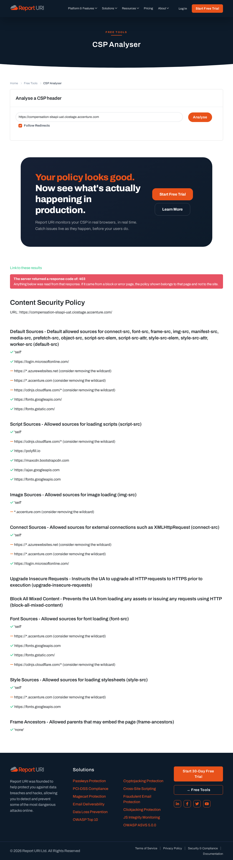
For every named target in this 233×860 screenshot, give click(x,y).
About (162, 8)
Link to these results (26, 268)
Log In (183, 8)
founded (42, 781)
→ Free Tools (198, 790)
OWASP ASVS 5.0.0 (139, 825)
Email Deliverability (88, 804)
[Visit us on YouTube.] (206, 803)
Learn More (172, 209)
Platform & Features (81, 8)
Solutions (108, 8)
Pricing (148, 8)
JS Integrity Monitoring (141, 817)
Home (14, 83)
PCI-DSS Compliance (90, 789)
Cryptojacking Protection (143, 781)
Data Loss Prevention (90, 812)
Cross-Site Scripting (139, 789)
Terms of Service (146, 848)
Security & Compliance (203, 848)
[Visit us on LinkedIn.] (177, 803)
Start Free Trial (207, 8)
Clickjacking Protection (142, 810)
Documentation (213, 853)
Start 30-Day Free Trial (198, 774)
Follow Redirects (37, 125)
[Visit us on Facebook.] (187, 803)
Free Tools (31, 83)
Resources (129, 8)
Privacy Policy (172, 848)
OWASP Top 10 (85, 820)
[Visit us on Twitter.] (197, 803)
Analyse (200, 117)
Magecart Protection (89, 796)
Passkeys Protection (89, 781)
